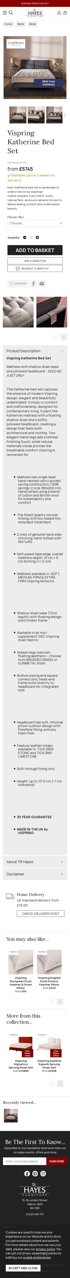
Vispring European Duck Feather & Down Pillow (21, 983)
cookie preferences (37, 1257)
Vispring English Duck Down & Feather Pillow (49, 981)
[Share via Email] (42, 284)
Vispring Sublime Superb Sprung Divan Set (49, 1064)
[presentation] (5, 115)
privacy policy (45, 1249)
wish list (21, 283)
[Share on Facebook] (33, 284)
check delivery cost (40, 913)
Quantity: (14, 237)
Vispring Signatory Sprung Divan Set (21, 1064)
